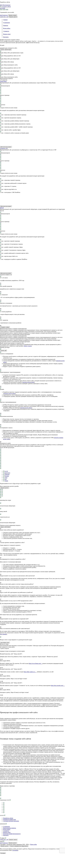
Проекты (5, 25)
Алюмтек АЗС (4, 148)
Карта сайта (33, 844)
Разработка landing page (9, 819)
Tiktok (6, 480)
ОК (5, 479)
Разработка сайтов (8, 818)
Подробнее (15, 850)
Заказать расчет (13, 17)
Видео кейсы (6, 28)
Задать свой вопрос (5, 527)
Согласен (3, 853)
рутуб (6, 471)
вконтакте (7, 472)
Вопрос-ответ (7, 34)
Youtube (6, 476)
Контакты (5, 37)
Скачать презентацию (6, 49)
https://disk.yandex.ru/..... (30, 671)
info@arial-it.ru (4, 15)
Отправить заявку (5, 327)
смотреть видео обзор (28, 382)
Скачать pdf (3, 350)
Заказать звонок (12, 15)
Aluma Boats (3, 81)
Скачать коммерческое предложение (19, 846)
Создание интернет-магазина (11, 821)
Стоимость (6, 31)
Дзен (5, 477)
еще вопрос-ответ (5, 642)
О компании (6, 22)
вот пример (3, 634)
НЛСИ (2, 207)
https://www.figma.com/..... (35, 663)
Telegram (6, 474)
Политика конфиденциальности (12, 833)
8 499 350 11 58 (4, 17)
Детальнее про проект (6, 146)
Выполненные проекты (9, 828)
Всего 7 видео (28, 346)
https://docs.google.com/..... (58, 685)
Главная (5, 19)
